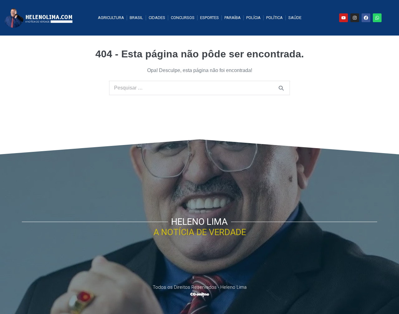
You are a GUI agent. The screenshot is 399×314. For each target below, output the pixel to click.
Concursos (183, 17)
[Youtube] (343, 17)
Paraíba (232, 17)
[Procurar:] (199, 87)
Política (274, 17)
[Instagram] (354, 17)
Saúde (294, 17)
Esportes (209, 17)
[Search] (281, 88)
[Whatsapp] (377, 17)
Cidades (157, 17)
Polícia (253, 17)
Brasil (136, 17)
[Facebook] (366, 17)
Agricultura (111, 17)
